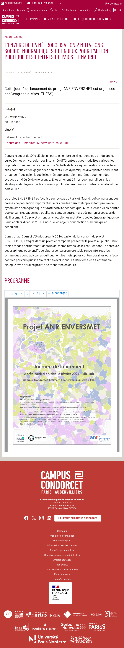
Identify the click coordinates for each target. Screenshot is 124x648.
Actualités (8, 9)
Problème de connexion (62, 535)
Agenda (21, 9)
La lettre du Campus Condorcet (77, 518)
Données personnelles (62, 550)
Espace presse (62, 574)
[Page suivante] (43, 294)
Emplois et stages (62, 559)
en (120, 10)
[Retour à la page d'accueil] (10, 20)
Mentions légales (62, 540)
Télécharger (59, 293)
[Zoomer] (21, 294)
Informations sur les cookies (62, 545)
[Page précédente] (27, 294)
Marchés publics (62, 579)
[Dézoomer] (7, 294)
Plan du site (62, 564)
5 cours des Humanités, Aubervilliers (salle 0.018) (37, 143)
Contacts (62, 530)
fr (115, 10)
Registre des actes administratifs (62, 554)
